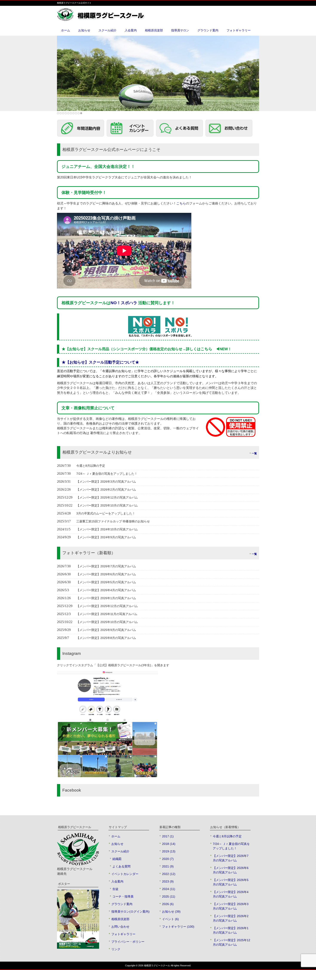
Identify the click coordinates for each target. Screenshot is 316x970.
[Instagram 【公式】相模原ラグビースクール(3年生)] (107, 776)
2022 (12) (168, 874)
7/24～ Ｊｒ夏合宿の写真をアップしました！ (231, 846)
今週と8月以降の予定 (227, 836)
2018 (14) (168, 844)
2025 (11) (168, 896)
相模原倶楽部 (120, 919)
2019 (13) (168, 851)
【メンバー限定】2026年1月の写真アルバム (231, 930)
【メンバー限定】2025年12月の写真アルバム (231, 942)
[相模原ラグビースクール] (110, 19)
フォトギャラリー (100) (178, 926)
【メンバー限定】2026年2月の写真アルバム (231, 918)
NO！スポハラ (124, 303)
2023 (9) (168, 881)
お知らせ (117, 844)
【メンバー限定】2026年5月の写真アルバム (231, 882)
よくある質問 (121, 866)
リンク (115, 949)
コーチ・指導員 (122, 896)
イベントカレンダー (124, 874)
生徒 (115, 889)
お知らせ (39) (171, 911)
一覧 (254, 453)
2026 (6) (168, 904)
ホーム (115, 836)
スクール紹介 (120, 851)
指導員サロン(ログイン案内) (130, 911)
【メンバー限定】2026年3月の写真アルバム (231, 906)
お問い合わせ (120, 926)
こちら (181, 203)
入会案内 (117, 881)
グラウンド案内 (121, 904)
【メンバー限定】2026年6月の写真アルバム (231, 870)
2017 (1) (168, 836)
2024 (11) (168, 889)
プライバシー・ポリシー (127, 941)
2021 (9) (168, 866)
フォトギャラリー (123, 934)
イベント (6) (170, 919)
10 (81, 113)
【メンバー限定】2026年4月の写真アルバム (231, 894)
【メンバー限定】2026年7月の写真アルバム (231, 858)
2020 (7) (168, 859)
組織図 (116, 859)
